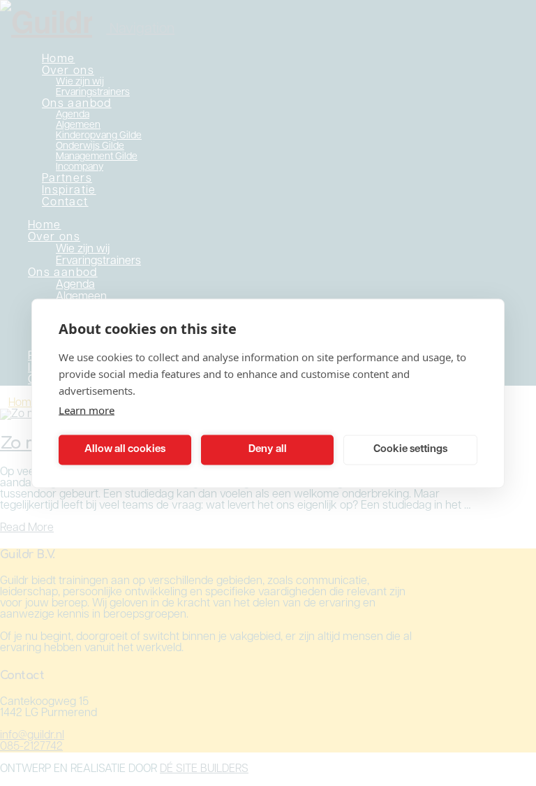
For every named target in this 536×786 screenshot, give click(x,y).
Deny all (267, 449)
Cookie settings (410, 449)
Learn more (86, 409)
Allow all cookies (124, 449)
